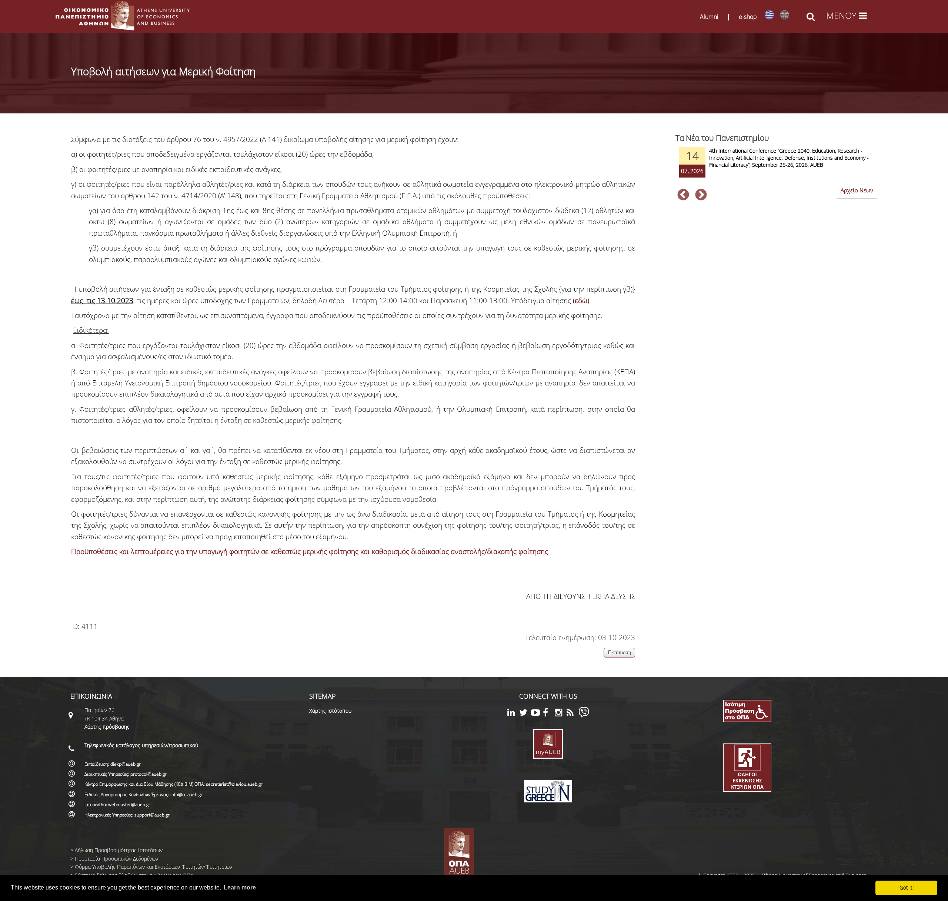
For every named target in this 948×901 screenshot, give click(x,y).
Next (701, 195)
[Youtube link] (537, 713)
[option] (776, 167)
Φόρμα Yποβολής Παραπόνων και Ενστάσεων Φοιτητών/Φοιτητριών (153, 866)
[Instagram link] (561, 713)
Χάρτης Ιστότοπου (330, 710)
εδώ (581, 300)
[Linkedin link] (513, 713)
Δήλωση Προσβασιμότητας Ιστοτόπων (119, 850)
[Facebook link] (549, 713)
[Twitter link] (525, 713)
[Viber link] (583, 715)
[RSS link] (572, 713)
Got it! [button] (906, 887)
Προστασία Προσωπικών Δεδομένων (116, 858)
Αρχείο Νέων (857, 190)
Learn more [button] (240, 887)
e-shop (748, 17)
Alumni (709, 17)
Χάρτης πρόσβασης (107, 726)
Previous (683, 195)
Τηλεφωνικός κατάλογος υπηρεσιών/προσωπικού (141, 745)
